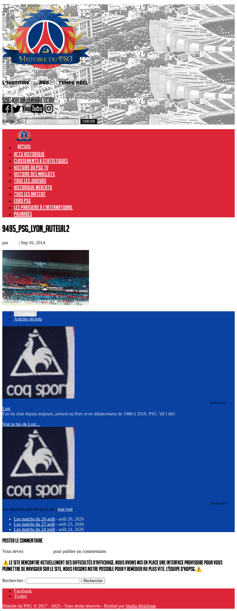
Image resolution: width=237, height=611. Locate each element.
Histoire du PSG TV (31, 167)
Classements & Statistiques (41, 161)
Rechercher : (13, 580)
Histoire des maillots (34, 174)
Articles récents (28, 318)
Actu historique (29, 154)
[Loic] (38, 397)
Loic (13, 242)
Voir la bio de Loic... (21, 424)
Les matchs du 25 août (34, 524)
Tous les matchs (29, 194)
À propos (25, 313)
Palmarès (23, 214)
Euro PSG (22, 200)
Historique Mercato (33, 187)
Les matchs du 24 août (34, 529)
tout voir (65, 509)
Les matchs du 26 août (34, 518)
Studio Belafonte (140, 605)
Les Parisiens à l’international (43, 207)
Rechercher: (13, 121)
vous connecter (38, 551)
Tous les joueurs (30, 180)
